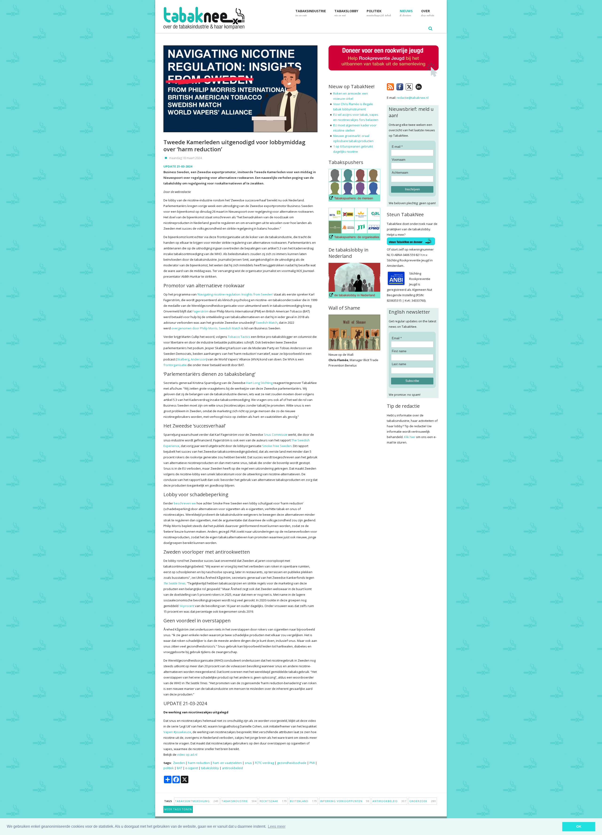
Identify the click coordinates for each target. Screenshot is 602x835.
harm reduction (199, 763)
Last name (399, 364)
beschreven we (185, 503)
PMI (312, 763)
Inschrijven (412, 189)
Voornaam (398, 159)
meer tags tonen (178, 809)
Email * (397, 338)
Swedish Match (266, 322)
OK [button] (578, 826)
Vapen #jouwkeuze (177, 732)
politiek (168, 768)
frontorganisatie (175, 365)
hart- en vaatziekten (227, 763)
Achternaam (400, 172)
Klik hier (409, 437)
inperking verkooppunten (344, 801)
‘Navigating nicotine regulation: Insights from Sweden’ (235, 294)
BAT (179, 768)
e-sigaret (191, 768)
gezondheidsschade (291, 763)
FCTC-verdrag (264, 763)
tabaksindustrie (239, 801)
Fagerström (200, 311)
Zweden (179, 763)
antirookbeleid (232, 768)
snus (248, 763)
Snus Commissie (275, 434)
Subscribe (412, 381)
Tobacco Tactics (239, 337)
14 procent (186, 606)
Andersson (198, 359)
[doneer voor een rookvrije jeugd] (384, 76)
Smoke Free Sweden (277, 446)
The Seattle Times (174, 583)
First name (399, 351)
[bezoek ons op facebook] (425, 86)
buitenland (303, 801)
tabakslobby (210, 768)
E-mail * (397, 146)
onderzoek (422, 801)
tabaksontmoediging (196, 801)
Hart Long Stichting (259, 383)
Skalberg (183, 359)
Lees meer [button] (276, 826)
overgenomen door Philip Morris (194, 328)
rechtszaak (273, 801)
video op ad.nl (187, 754)
